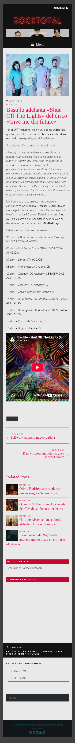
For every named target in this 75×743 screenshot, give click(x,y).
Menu (39, 44)
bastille (12, 418)
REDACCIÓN (18, 670)
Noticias (11, 105)
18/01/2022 (15, 101)
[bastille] (37, 75)
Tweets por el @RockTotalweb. (24, 567)
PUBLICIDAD (18, 677)
